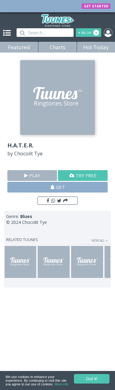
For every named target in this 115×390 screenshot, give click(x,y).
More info (61, 384)
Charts (57, 47)
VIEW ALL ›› (99, 240)
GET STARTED (96, 6)
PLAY (34, 175)
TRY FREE (85, 175)
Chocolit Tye (28, 153)
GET (60, 187)
